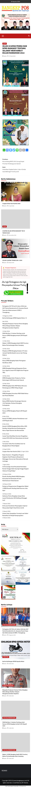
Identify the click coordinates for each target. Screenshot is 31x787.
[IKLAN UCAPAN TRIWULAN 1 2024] (15, 248)
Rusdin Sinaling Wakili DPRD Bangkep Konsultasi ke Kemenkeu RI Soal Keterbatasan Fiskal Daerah (13, 478)
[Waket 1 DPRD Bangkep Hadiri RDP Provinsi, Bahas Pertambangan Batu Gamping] (15, 742)
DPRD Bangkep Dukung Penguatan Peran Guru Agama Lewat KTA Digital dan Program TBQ (15, 370)
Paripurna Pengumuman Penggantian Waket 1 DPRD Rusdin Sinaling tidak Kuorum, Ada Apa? (15, 488)
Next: (14, 169)
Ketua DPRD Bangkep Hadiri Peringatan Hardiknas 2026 (14, 361)
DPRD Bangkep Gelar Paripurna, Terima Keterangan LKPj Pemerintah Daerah (13, 379)
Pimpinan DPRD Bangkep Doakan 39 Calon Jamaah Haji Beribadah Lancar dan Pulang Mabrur (14, 353)
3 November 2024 (12, 235)
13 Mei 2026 (11, 696)
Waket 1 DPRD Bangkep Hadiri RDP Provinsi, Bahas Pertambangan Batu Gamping (15, 344)
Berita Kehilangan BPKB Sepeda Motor (13, 318)
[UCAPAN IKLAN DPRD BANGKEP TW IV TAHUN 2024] (15, 219)
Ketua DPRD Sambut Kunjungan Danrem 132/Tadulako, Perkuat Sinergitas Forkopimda (14, 403)
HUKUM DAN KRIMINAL (8, 685)
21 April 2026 (11, 206)
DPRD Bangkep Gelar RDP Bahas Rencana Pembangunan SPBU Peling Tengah (14, 387)
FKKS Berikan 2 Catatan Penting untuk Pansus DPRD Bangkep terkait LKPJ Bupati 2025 (14, 335)
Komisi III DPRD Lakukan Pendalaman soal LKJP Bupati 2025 (14, 419)
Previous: (13, 161)
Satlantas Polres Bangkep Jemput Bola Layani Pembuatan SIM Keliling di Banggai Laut (14, 498)
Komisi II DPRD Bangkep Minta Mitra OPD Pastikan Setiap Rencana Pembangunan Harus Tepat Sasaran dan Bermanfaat (14, 428)
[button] (3, 36)
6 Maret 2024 (11, 262)
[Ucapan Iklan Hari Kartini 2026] (15, 191)
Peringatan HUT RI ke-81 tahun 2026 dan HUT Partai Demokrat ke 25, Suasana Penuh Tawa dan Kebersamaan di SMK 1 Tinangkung (15, 309)
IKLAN (4, 43)
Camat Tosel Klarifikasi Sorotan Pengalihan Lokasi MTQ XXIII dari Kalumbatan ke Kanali (15, 437)
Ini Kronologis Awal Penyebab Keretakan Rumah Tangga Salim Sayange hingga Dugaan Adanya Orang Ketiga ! (15, 469)
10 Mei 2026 (11, 758)
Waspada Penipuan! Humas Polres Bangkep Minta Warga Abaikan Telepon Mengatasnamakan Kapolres (15, 326)
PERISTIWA (5, 657)
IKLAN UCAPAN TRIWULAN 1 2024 (12, 260)
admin (5, 56)
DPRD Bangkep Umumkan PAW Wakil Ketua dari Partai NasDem (15, 394)
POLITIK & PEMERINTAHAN (9, 625)
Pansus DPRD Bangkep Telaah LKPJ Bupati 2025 (14, 412)
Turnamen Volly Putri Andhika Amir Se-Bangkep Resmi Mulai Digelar (13, 444)
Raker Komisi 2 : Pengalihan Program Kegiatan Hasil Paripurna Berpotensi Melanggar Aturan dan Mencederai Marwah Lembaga (15, 458)
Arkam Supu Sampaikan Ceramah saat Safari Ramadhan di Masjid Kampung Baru (15, 514)
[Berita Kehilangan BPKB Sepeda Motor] (15, 649)
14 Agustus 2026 (12, 635)
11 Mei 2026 (11, 728)
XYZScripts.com (22, 786)
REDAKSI (4, 770)
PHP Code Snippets (9, 786)
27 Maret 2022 (12, 56)
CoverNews (16, 782)
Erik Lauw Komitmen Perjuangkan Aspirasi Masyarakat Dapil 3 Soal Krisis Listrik (14, 507)
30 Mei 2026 (11, 663)
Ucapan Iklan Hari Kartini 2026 (11, 204)
